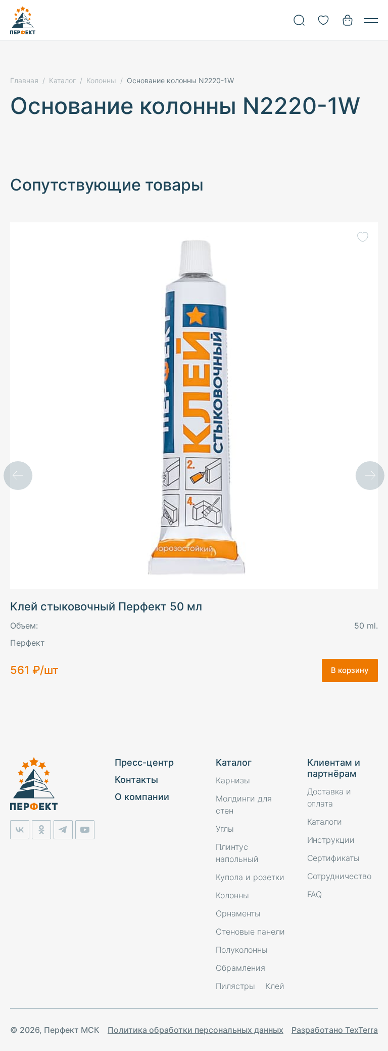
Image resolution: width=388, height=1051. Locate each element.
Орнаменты (238, 913)
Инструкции (331, 840)
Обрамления (240, 968)
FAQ (314, 894)
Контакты (136, 779)
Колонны (232, 895)
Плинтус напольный (237, 853)
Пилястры (235, 986)
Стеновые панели (250, 931)
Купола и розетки (250, 877)
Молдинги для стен (244, 804)
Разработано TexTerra (335, 1030)
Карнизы (233, 780)
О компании (142, 796)
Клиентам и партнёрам (333, 768)
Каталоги (325, 822)
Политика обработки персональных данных (195, 1030)
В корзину (350, 670)
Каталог (234, 762)
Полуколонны (242, 950)
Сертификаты (333, 858)
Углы (225, 829)
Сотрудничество (339, 876)
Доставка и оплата (329, 797)
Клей (274, 986)
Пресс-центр (144, 762)
